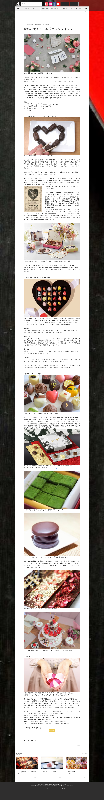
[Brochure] (74, 4)
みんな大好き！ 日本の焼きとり (27, 772)
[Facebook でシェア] (24, 740)
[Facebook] (54, 4)
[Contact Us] (46, 4)
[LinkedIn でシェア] (32, 740)
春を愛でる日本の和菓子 (50, 772)
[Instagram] (50, 4)
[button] (86, 11)
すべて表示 (85, 753)
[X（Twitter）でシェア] (28, 740)
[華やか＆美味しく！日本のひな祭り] (77, 763)
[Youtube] (58, 4)
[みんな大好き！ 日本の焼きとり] (27, 763)
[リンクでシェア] (35, 740)
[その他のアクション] (79, 24)
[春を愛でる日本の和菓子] (52, 763)
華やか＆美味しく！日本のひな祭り (76, 772)
